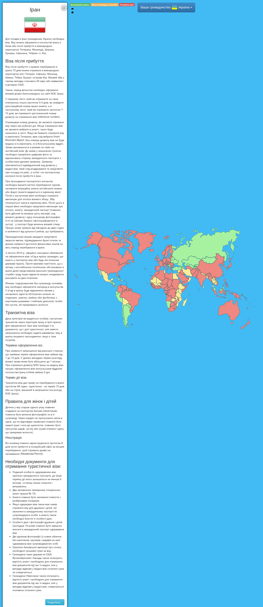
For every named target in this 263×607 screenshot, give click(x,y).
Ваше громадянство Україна (165, 7)
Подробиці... (55, 602)
